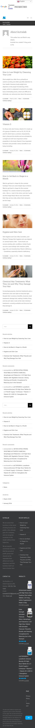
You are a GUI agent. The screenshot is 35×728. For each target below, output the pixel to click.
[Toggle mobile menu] (31, 18)
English (22, 1)
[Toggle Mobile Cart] (28, 18)
